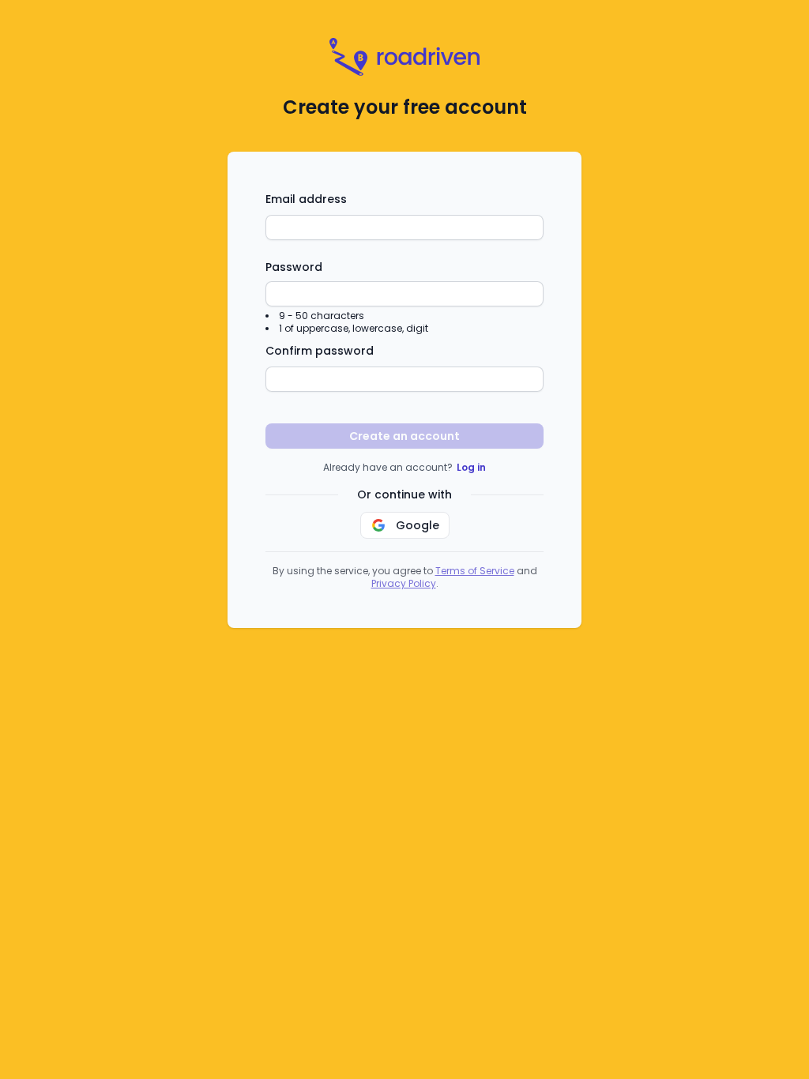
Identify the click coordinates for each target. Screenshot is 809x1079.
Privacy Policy (403, 583)
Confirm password (319, 351)
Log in (471, 467)
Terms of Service (474, 570)
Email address (306, 199)
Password (293, 267)
